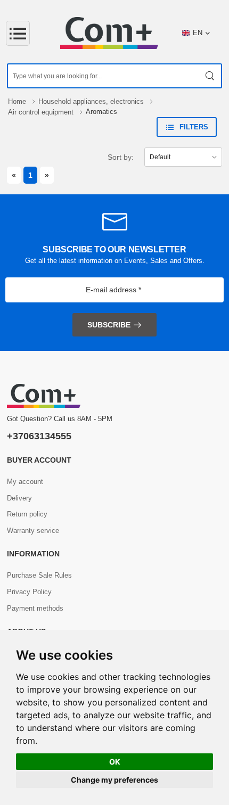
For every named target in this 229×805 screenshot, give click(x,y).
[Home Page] (109, 33)
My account (25, 482)
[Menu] (18, 33)
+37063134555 (39, 436)
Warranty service (33, 531)
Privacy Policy (29, 592)
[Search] (210, 75)
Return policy (27, 514)
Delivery (19, 498)
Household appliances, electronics (92, 101)
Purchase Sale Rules (39, 575)
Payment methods (35, 608)
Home (18, 101)
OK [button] (114, 761)
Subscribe (108, 325)
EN (197, 33)
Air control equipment (42, 112)
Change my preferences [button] (114, 779)
